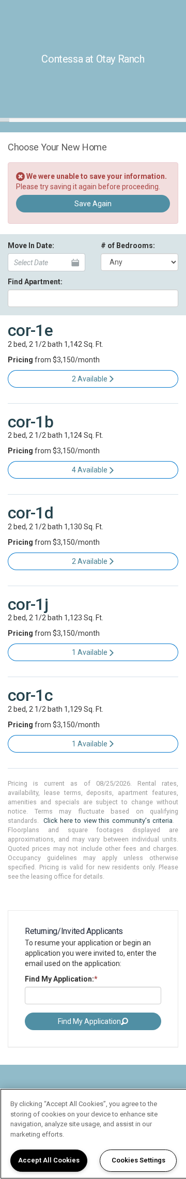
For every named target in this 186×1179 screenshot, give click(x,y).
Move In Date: (31, 245)
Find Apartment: (35, 282)
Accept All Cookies (49, 1160)
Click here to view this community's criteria (108, 820)
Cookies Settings (138, 1160)
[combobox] (93, 298)
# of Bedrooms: (128, 245)
